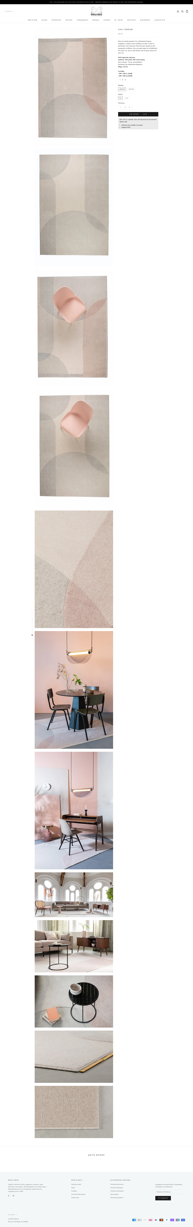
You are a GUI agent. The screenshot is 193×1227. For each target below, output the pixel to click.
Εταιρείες (74, 1191)
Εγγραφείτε (163, 1198)
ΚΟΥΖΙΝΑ (69, 20)
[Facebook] (120, 79)
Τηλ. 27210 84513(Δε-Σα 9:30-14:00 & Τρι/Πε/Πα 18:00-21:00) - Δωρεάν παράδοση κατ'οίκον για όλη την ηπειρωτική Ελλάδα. (96, 2)
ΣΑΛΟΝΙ (44, 20)
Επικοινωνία (75, 1197)
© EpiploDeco (13, 1219)
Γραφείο (106, 20)
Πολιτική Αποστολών (117, 1184)
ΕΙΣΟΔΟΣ (95, 20)
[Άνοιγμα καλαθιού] (187, 11)
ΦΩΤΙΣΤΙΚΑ (131, 20)
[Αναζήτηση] (182, 11)
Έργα (73, 1187)
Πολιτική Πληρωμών (116, 1187)
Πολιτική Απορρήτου (116, 1197)
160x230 (122, 89)
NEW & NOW (32, 20)
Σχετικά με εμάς (76, 1184)
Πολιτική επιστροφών (117, 1191)
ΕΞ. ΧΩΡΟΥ (119, 20)
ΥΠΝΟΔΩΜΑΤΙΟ (82, 20)
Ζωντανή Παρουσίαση (78, 1194)
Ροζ (120, 98)
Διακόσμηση (145, 20)
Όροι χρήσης (114, 1194)
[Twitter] (122, 79)
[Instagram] (13, 1196)
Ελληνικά (8, 11)
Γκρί (126, 98)
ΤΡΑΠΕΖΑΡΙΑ (56, 20)
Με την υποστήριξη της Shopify (18, 1221)
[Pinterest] (125, 79)
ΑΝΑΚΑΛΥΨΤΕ (160, 20)
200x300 (131, 89)
